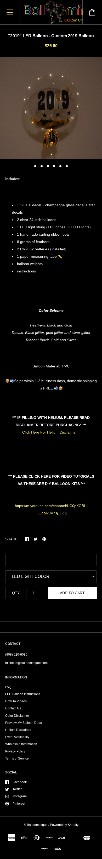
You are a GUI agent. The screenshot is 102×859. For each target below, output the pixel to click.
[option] (51, 108)
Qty (16, 593)
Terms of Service (17, 758)
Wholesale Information (21, 744)
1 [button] (35, 166)
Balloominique (37, 825)
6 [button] (67, 166)
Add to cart (72, 593)
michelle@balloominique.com (26, 663)
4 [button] (54, 166)
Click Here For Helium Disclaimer (49, 432)
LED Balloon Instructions (22, 694)
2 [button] (42, 166)
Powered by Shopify (64, 825)
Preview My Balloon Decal (24, 723)
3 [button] (48, 166)
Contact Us (13, 708)
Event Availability (17, 737)
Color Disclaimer (17, 716)
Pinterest (19, 803)
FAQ (8, 687)
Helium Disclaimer (18, 730)
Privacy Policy (15, 751)
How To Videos (16, 701)
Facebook (20, 782)
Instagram (20, 796)
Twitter (17, 789)
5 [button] (60, 166)
